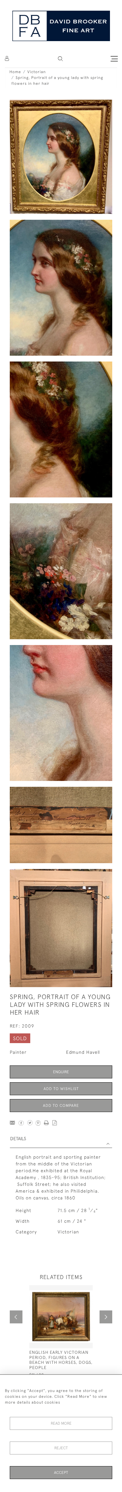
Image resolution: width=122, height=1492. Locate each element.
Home (15, 72)
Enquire (61, 1072)
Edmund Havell (83, 1052)
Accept (61, 1472)
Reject (61, 1448)
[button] (60, 58)
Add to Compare (61, 1105)
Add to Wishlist (61, 1088)
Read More (61, 1423)
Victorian (36, 72)
